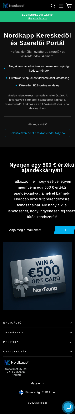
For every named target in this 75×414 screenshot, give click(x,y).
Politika (11, 342)
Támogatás (13, 332)
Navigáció (12, 322)
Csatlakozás (15, 351)
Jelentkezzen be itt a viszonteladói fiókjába (37, 133)
